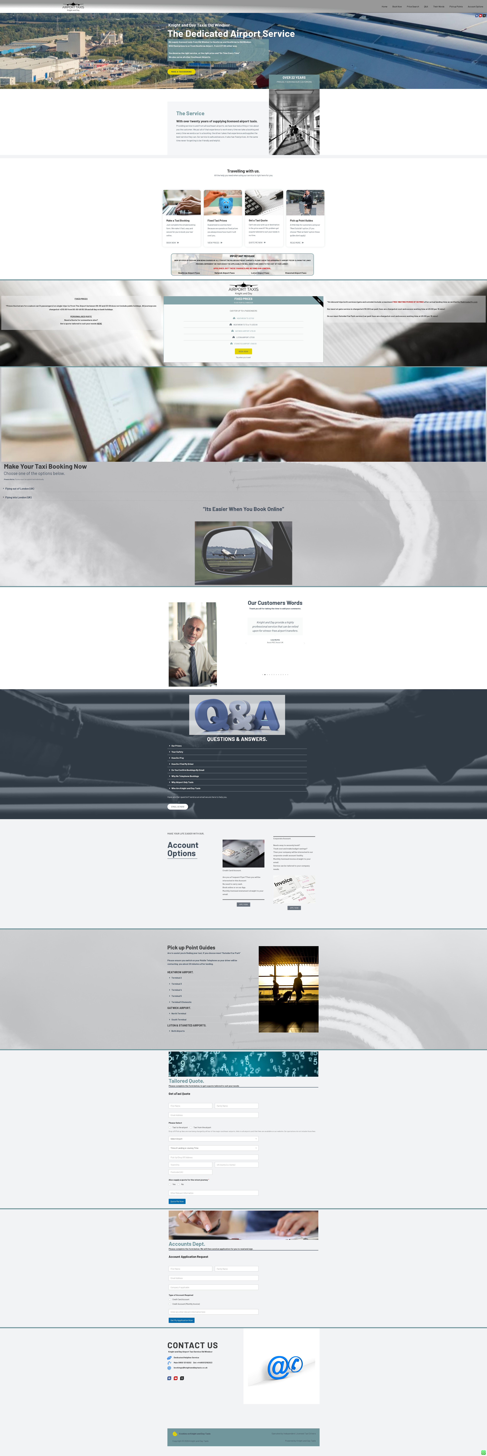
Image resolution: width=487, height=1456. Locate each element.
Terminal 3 (176, 983)
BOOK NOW (243, 351)
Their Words (438, 6)
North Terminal (178, 1013)
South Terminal (178, 1019)
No (182, 1184)
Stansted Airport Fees (295, 273)
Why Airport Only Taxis (182, 782)
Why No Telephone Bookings (185, 776)
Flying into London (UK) (18, 497)
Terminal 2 (176, 977)
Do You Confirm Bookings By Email (187, 770)
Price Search (413, 6)
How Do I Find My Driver (182, 764)
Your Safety (177, 751)
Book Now (397, 6)
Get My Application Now (182, 1320)
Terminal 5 (176, 996)
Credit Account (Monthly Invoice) (186, 1304)
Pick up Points (456, 6)
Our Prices (176, 745)
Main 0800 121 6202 (182, 1362)
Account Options (475, 6)
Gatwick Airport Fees (225, 273)
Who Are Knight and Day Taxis (185, 788)
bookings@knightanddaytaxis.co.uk (190, 1367)
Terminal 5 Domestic (181, 1002)
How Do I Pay (177, 758)
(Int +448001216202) (202, 1362)
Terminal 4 (176, 990)
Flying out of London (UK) (19, 488)
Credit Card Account (180, 1299)
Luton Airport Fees (260, 273)
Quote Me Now (177, 1201)
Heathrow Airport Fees (189, 273)
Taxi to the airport (180, 1127)
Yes (174, 1184)
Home (384, 6)
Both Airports (178, 1031)
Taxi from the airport (202, 1127)
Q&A (426, 6)
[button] (243, 488)
